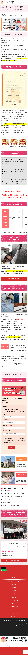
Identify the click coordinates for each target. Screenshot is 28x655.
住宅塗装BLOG (14, 607)
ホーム (14, 574)
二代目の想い (14, 584)
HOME (2, 14)
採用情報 (14, 587)
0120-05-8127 (11, 551)
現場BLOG (14, 603)
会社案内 (14, 578)
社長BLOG (14, 597)
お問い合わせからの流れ (14, 581)
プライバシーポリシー (14, 613)
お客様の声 (14, 594)
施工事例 (14, 590)
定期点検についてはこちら (14, 279)
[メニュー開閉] (26, 2)
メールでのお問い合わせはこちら (14, 560)
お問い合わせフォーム (14, 610)
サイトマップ (14, 616)
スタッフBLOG (14, 600)
